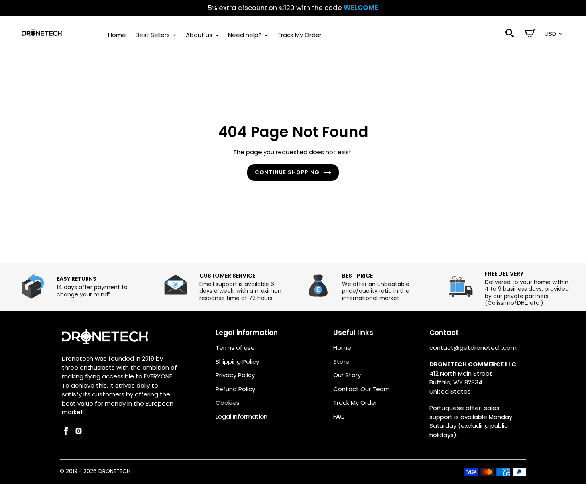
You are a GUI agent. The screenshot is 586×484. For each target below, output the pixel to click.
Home (342, 347)
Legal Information (241, 416)
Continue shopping (287, 172)
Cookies (228, 402)
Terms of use (235, 347)
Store (341, 361)
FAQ (339, 416)
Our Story (347, 375)
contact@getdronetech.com (473, 347)
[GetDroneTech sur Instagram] (79, 433)
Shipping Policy (237, 361)
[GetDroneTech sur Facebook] (66, 433)
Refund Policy (235, 389)
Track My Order (355, 402)
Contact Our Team (361, 389)
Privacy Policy (235, 375)
